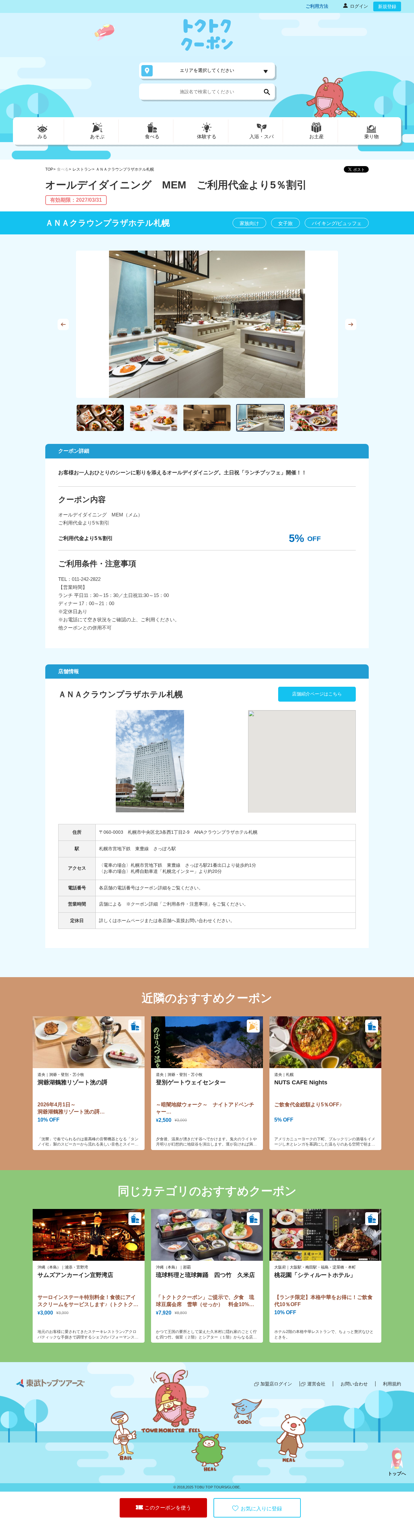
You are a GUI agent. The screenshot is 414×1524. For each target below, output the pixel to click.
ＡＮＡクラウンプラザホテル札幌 (125, 169)
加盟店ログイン (276, 1383)
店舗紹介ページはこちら (317, 693)
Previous (63, 324)
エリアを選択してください (207, 70)
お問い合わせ (354, 1383)
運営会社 (316, 1383)
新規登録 (387, 6)
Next (350, 324)
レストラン (82, 169)
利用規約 (392, 1383)
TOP (49, 169)
